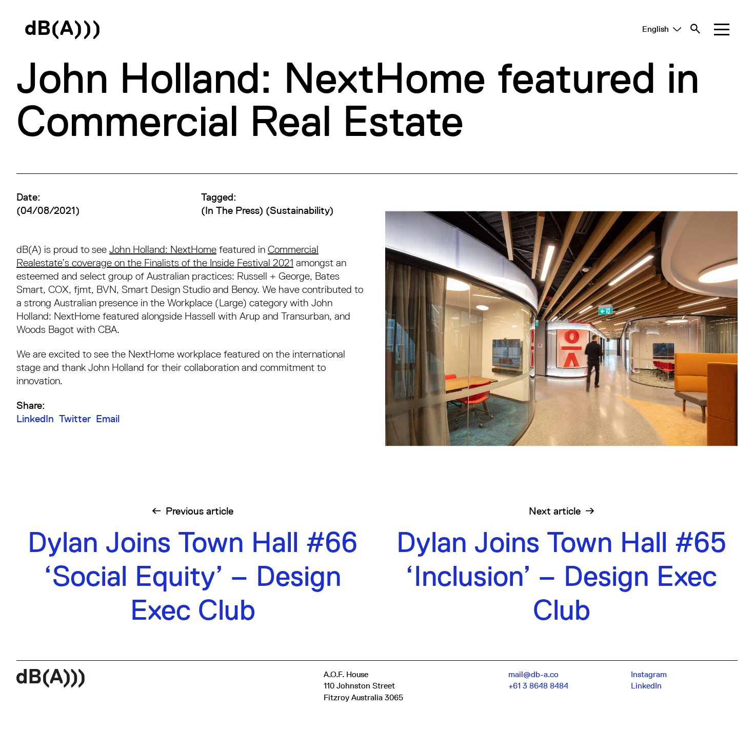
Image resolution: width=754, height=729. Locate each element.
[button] (721, 29)
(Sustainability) (299, 210)
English (655, 29)
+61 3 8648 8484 (538, 686)
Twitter (75, 418)
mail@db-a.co (533, 674)
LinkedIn (35, 418)
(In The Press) (232, 210)
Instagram (649, 674)
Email (108, 418)
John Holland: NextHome (162, 249)
